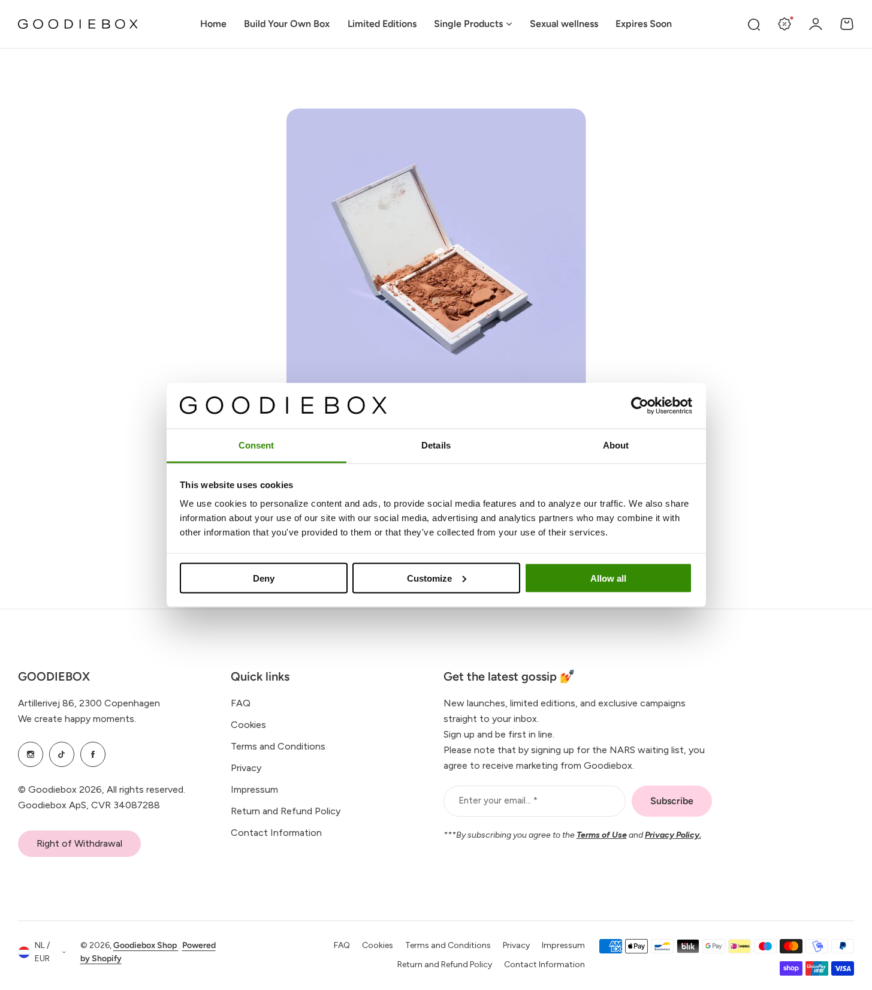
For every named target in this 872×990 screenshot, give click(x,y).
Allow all (608, 578)
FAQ (241, 703)
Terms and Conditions (278, 746)
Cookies (248, 724)
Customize (429, 578)
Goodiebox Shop (146, 945)
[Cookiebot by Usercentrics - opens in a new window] (639, 405)
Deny (263, 578)
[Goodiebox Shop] (78, 24)
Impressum (254, 789)
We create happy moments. (77, 718)
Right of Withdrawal (79, 843)
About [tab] (616, 445)
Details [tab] (436, 445)
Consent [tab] (256, 445)
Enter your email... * (498, 800)
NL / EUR (42, 952)
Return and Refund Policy (285, 811)
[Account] (815, 24)
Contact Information (276, 832)
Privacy (246, 768)
